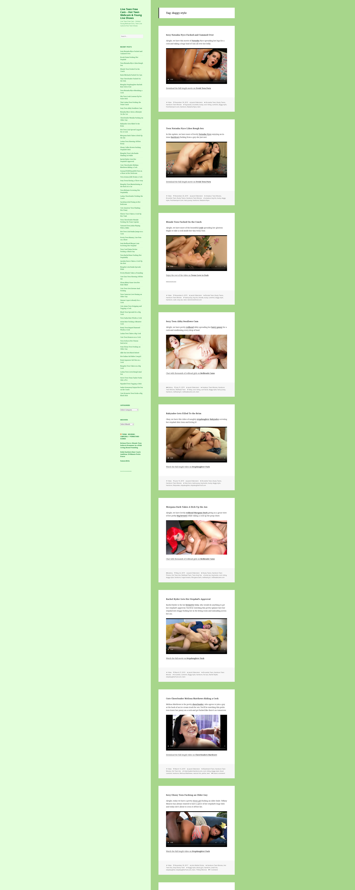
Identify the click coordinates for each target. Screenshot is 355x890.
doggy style (222, 105)
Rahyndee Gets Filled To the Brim (183, 413)
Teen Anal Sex (197, 575)
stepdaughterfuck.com (198, 485)
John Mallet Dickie (197, 865)
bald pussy (188, 298)
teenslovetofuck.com (194, 300)
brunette (195, 105)
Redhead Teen (181, 390)
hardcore (183, 107)
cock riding (207, 105)
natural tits (197, 773)
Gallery (170, 387)
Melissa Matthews (186, 773)
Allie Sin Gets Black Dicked (129, 353)
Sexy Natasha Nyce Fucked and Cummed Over (190, 34)
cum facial (204, 390)
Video (170, 102)
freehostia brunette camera (171, 281)
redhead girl (177, 392)
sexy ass (180, 300)
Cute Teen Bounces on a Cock (130, 337)
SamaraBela (125, 461)
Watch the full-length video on (188, 467)
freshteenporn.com (172, 107)
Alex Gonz (188, 483)
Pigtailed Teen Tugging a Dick (131, 384)
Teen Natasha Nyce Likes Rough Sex (185, 128)
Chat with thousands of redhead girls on (190, 373)
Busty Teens (221, 102)
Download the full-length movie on (188, 88)
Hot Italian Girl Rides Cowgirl (130, 356)
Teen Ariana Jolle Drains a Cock (131, 177)
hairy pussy (188, 200)
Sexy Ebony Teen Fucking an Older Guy (187, 795)
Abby (190, 390)
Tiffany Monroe (201, 870)
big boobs (188, 105)
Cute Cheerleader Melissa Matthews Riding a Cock (192, 698)
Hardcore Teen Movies (174, 105)
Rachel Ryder (213, 675)
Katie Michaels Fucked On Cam (131, 75)
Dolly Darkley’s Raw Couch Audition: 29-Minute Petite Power (130, 454)
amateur (208, 198)
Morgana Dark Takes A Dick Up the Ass (186, 506)
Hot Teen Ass (176, 575)
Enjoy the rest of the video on (187, 275)
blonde (201, 298)
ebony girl (197, 801)
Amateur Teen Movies (213, 196)
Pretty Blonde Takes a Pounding (131, 273)
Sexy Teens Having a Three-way (131, 181)
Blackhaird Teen (208, 769)
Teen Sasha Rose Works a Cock (131, 318)
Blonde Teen (209, 295)
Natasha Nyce (192, 107)
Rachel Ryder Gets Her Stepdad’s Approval (188, 599)
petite (204, 773)
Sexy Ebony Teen (179, 868)
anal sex (208, 575)
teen (199, 107)
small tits (214, 868)
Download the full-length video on (191, 755)
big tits (213, 198)
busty (201, 105)
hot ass (205, 675)
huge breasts (186, 577)
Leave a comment (219, 773)
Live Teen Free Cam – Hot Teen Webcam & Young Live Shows (131, 13)
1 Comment (214, 870)
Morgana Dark (196, 577)
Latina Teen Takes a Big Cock (130, 333)
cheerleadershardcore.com (193, 771)
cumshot (215, 105)
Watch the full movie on (185, 658)
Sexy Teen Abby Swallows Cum (131, 108)
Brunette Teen (211, 102)
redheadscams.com (188, 392)
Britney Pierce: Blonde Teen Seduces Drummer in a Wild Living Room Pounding (131, 445)
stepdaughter (185, 485)
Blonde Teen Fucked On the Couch (184, 221)
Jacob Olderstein (197, 102)
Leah (174, 300)
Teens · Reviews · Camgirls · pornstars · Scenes (130, 436)
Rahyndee (176, 485)
